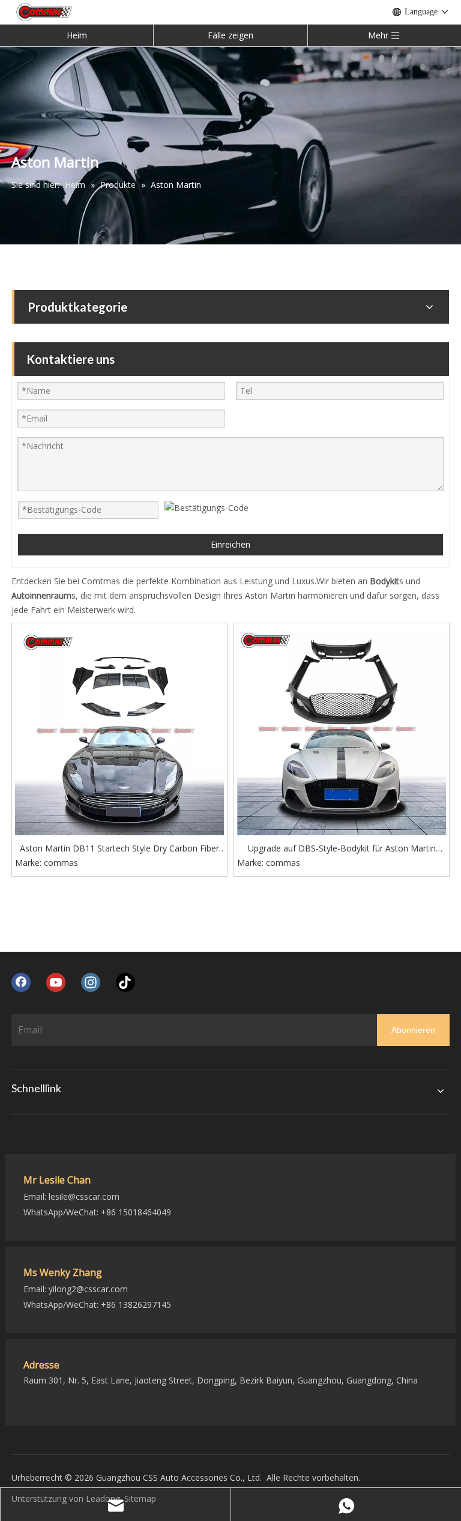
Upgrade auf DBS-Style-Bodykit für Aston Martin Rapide (342, 849)
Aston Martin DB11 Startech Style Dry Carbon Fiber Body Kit (119, 849)
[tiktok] (125, 982)
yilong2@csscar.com (88, 1289)
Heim (77, 35)
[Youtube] (55, 982)
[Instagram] (90, 982)
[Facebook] (21, 982)
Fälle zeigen (230, 35)
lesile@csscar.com (84, 1196)
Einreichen (230, 544)
